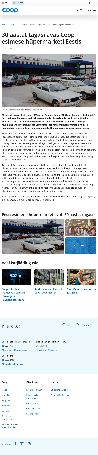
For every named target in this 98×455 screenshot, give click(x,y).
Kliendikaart (32, 382)
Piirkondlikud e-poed (60, 395)
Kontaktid (6, 395)
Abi (5, 3)
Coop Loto (31, 403)
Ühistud (55, 382)
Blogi (12, 24)
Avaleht (5, 24)
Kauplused (6, 400)
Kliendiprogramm (34, 390)
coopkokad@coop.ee (14, 364)
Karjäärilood (22, 24)
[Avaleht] (10, 10)
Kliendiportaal (32, 413)
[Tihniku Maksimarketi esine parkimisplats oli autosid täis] (33, 236)
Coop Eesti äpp (33, 408)
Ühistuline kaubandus (61, 390)
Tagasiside (85, 325)
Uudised (5, 411)
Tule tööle (6, 405)
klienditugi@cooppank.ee (16, 350)
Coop (4, 382)
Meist (4, 390)
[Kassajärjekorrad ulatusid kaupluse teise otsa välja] (80, 227)
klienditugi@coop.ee (48, 350)
